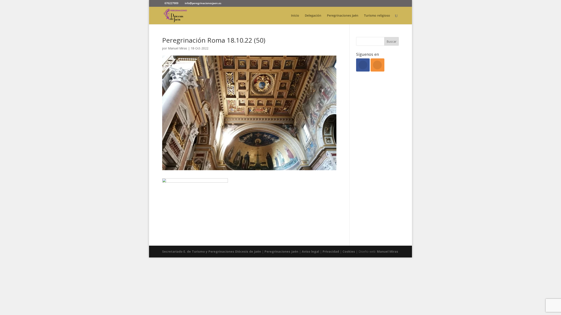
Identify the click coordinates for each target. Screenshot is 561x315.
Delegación (313, 16)
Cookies (349, 251)
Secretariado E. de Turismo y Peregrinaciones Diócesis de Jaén (211, 251)
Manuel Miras (177, 48)
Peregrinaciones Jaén (342, 16)
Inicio (295, 16)
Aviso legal (310, 251)
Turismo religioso (377, 16)
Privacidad (331, 251)
